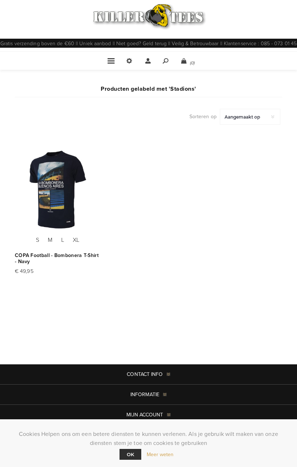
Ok (130, 454)
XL (76, 240)
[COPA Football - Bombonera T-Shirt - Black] (57, 189)
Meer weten (160, 454)
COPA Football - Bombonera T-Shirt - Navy (57, 258)
